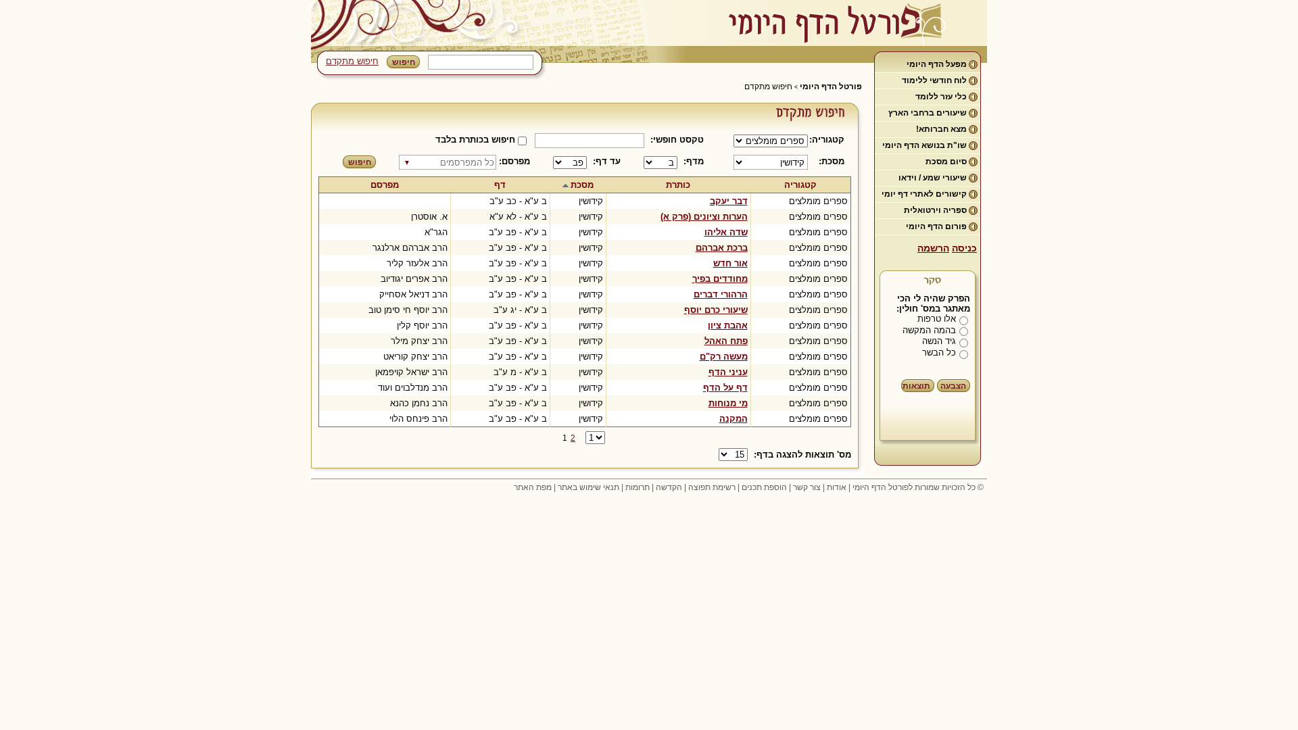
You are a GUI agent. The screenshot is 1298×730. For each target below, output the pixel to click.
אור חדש (730, 263)
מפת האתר (533, 487)
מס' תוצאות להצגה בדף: (802, 454)
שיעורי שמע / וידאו (932, 177)
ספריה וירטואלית (935, 210)
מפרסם (384, 185)
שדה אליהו (726, 232)
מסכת (582, 185)
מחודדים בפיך (720, 279)
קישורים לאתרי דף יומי (924, 194)
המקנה (733, 419)
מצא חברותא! (941, 129)
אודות (836, 487)
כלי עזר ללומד (941, 96)
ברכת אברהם (722, 248)
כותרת (678, 185)
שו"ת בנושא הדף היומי (924, 145)
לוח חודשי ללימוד (934, 80)
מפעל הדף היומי (937, 64)
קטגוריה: (829, 140)
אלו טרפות (936, 319)
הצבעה (953, 386)
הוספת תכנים (764, 487)
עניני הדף (728, 372)
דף (500, 185)
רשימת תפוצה (712, 487)
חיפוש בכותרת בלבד (475, 140)
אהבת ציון (728, 325)
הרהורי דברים (721, 294)
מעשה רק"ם (724, 356)
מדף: (693, 161)
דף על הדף (725, 388)
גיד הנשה (939, 341)
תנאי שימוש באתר (588, 487)
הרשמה (933, 248)
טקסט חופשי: (677, 140)
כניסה (964, 248)
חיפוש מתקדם (352, 61)
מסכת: (831, 161)
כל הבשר (939, 352)
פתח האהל (726, 341)
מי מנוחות (728, 403)
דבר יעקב (729, 201)
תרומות (637, 487)
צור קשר (807, 487)
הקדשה (669, 487)
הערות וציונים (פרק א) (704, 217)
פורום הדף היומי (936, 226)
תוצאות (916, 386)
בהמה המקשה (929, 330)
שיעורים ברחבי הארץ (927, 113)
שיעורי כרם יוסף (716, 310)
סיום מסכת (946, 161)
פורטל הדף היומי (831, 86)
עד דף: (607, 161)
